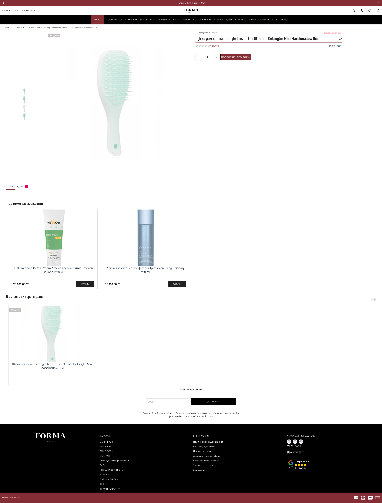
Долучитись (213, 401)
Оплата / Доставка (204, 446)
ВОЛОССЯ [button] (106, 451)
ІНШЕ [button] (103, 483)
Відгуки (21, 186)
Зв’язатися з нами (203, 465)
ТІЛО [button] (102, 465)
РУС (302, 452)
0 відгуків (214, 45)
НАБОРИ (104, 474)
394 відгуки (300, 467)
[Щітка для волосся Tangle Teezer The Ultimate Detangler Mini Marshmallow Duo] (24, 91)
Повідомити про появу (235, 57)
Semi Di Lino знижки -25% (192, 2)
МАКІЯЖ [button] (104, 446)
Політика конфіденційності (208, 441)
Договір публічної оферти (207, 455)
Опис (11, 186)
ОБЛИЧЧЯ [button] (105, 455)
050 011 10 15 (9, 10)
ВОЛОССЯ (19, 27)
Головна (5, 27)
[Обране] (369, 10)
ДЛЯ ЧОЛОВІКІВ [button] (108, 479)
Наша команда (202, 451)
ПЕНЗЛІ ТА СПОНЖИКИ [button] (112, 469)
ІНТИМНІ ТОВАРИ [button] (109, 488)
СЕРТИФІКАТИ (107, 441)
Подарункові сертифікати (114, 460)
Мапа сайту (200, 469)
